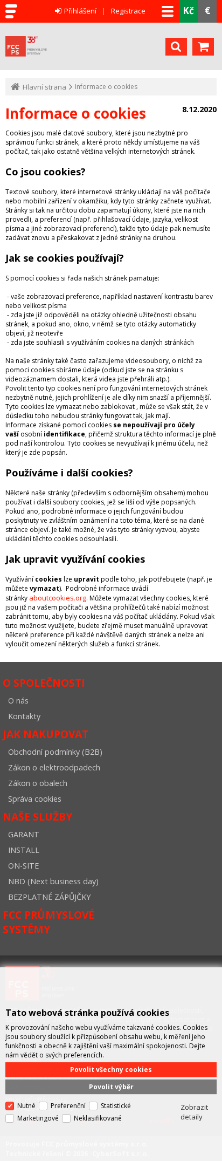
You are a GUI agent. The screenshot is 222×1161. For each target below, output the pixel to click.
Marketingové (38, 1118)
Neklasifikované (98, 1118)
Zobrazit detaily (194, 1112)
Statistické (116, 1105)
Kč (188, 10)
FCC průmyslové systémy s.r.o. (82, 46)
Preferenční (68, 1105)
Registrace (128, 11)
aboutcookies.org (57, 598)
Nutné (26, 1105)
